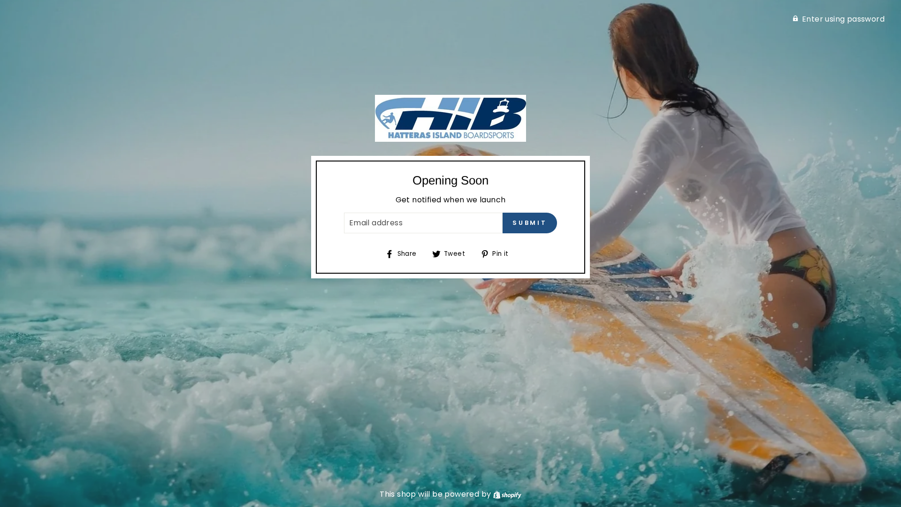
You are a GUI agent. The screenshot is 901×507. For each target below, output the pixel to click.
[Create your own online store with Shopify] (507, 494)
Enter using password (843, 19)
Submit (529, 222)
